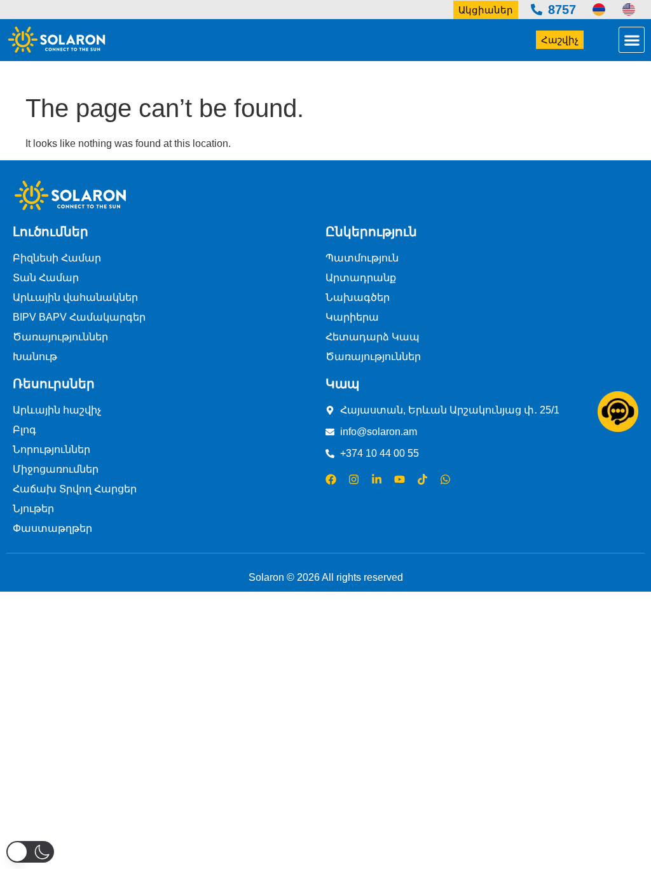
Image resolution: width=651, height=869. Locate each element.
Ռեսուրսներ (54, 384)
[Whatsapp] (445, 479)
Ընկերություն (371, 232)
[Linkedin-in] (376, 479)
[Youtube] (399, 479)
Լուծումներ (50, 232)
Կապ (342, 384)
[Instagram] (353, 479)
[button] (632, 40)
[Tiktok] (422, 479)
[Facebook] (331, 479)
